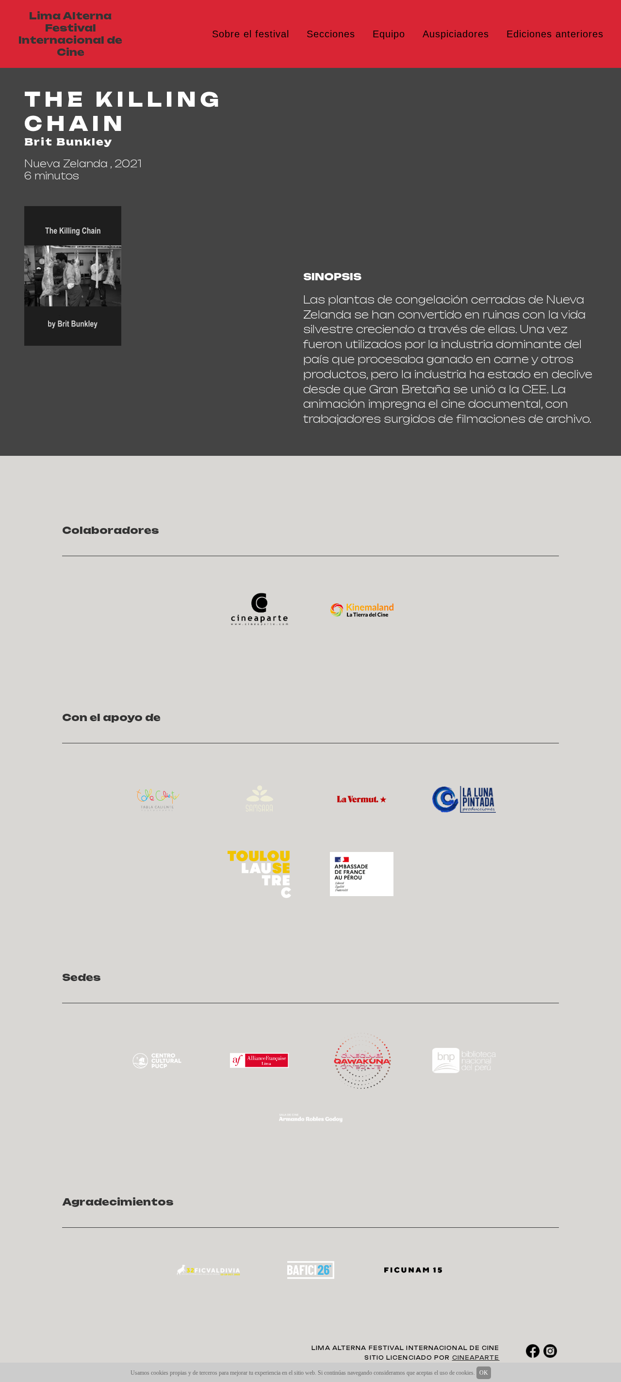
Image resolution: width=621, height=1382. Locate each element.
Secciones (331, 34)
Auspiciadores (456, 34)
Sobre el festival (250, 34)
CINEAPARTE (476, 1357)
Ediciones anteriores (555, 34)
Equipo (389, 34)
